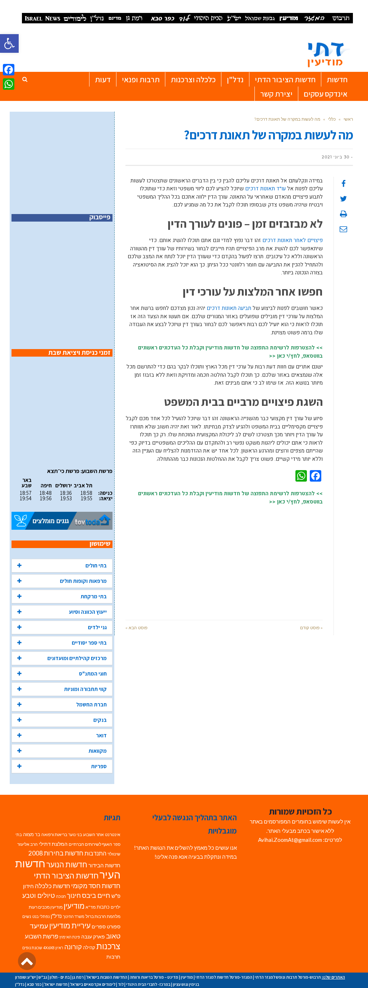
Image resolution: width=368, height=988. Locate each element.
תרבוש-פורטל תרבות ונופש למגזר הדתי (288, 977)
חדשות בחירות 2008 (55, 853)
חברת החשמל (91, 704)
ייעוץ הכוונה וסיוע (88, 611)
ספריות (99, 766)
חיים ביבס (96, 895)
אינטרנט (112, 834)
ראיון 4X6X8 (53, 947)
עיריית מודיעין (70, 925)
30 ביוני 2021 (335, 156)
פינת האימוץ (69, 936)
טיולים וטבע (38, 895)
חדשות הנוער (66, 864)
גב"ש (42, 977)
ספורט (113, 926)
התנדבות (95, 853)
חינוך (74, 895)
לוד (121, 984)
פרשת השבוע (41, 936)
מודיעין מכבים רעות (46, 907)
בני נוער (75, 834)
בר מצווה (31, 834)
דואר (101, 735)
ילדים (115, 907)
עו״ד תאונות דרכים (265, 189)
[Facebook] (8, 69)
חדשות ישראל (56, 984)
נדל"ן (56, 916)
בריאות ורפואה (54, 834)
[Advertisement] (224, 559)
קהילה (89, 947)
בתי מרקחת (93, 596)
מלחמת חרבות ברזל (103, 916)
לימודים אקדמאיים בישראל (92, 984)
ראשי (348, 119)
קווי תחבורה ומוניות (85, 689)
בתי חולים (96, 565)
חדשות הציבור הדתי (66, 875)
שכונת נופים (32, 947)
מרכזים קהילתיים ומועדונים (77, 658)
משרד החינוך (73, 916)
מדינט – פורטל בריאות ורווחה (154, 977)
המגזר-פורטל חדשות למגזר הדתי (224, 977)
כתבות (103, 907)
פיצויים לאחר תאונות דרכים (292, 240)
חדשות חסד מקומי (95, 886)
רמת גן (78, 977)
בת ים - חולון (60, 977)
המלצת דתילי (53, 844)
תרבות (113, 957)
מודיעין (74, 905)
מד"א (91, 907)
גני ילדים (97, 627)
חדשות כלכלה (52, 886)
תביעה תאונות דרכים (229, 308)
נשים (26, 916)
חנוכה (61, 896)
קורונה (73, 947)
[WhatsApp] (8, 84)
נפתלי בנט (41, 916)
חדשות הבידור (104, 865)
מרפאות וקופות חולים (83, 581)
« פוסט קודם (311, 627)
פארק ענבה (93, 937)
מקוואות (97, 750)
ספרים (99, 926)
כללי (332, 119)
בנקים (100, 720)
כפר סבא (34, 984)
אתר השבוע (93, 834)
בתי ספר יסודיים (89, 642)
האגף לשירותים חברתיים (90, 844)
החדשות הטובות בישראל (106, 977)
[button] (9, 43)
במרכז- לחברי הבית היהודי (148, 984)
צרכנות (108, 946)
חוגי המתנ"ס (93, 673)
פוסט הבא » (136, 627)
